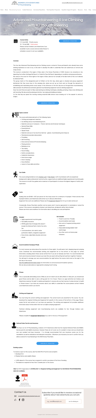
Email (46, 398)
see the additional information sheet (29, 262)
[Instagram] (23, 399)
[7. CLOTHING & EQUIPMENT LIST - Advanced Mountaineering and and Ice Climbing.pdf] (24, 378)
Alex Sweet (51, 177)
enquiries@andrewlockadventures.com (72, 2)
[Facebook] (19, 399)
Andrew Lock (42, 177)
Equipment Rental (54, 201)
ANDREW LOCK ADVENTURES (28, 3)
